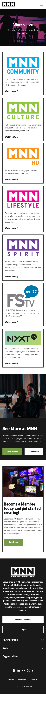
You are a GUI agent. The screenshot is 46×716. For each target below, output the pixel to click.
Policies (11, 679)
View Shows (12, 451)
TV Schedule (33, 451)
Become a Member (23, 619)
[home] (8, 4)
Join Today (13, 542)
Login (23, 629)
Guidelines (22, 679)
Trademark (34, 679)
